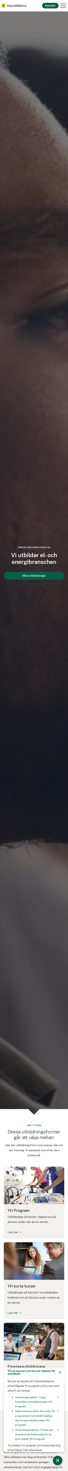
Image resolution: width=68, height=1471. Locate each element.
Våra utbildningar (34, 575)
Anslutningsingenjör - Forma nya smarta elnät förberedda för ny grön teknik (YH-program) (34, 1434)
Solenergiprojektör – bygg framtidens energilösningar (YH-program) (34, 1402)
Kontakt (50, 5)
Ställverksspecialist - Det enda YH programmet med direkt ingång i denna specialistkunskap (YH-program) (35, 1418)
